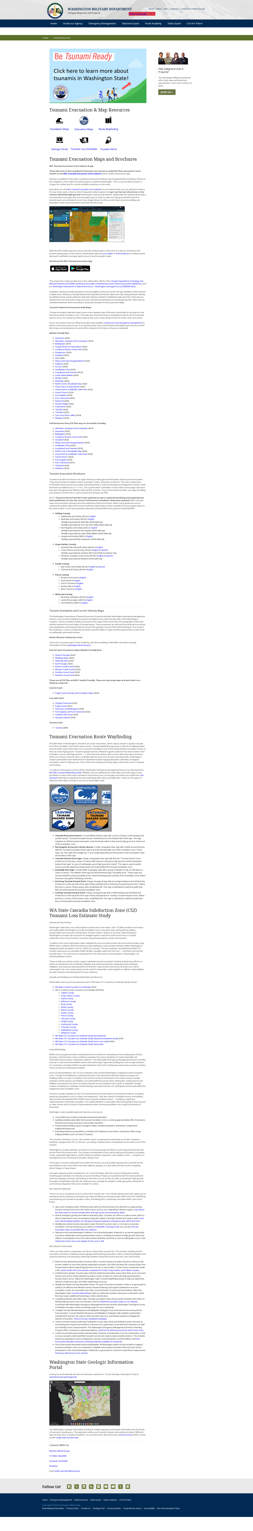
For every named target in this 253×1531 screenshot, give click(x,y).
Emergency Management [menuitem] (102, 23)
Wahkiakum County (69, 1030)
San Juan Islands (62, 717)
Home (45, 37)
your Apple (108, 253)
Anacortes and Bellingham (67, 708)
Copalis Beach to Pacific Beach (68, 346)
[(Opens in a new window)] (97, 75)
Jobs (166, 8)
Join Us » (167, 92)
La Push (59, 366)
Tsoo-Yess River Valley (65, 415)
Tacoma (59, 727)
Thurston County (68, 1027)
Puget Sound (61, 706)
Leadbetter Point (62, 369)
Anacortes (60, 338)
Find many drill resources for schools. (71, 1353)
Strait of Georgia (62, 655)
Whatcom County (68, 1032)
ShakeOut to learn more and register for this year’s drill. (79, 1241)
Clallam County (67, 992)
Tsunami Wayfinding (80, 1293)
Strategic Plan (99, 1508)
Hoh (57, 358)
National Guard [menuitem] (130, 23)
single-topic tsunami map (67, 1437)
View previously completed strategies (90, 1318)
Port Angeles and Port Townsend (69, 711)
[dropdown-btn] (84, 23)
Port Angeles (61, 395)
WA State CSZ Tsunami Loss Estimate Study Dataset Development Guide (87, 1038)
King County (66, 1004)
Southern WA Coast (63, 714)
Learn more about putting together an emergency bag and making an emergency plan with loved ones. (99, 1219)
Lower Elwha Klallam (64, 375)
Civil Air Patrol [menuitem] (196, 23)
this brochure (127, 1434)
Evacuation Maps (84, 129)
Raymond (59, 401)
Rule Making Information (53, 1508)
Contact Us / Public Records (193, 8)
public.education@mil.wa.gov (67, 1471)
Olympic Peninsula (63, 703)
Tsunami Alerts (108, 149)
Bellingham (60, 343)
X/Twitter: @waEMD (58, 1456)
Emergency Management (61, 1499)
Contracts (174, 8)
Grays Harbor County (70, 995)
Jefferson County (68, 1001)
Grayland (59, 355)
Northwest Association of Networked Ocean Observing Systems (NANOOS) (109, 283)
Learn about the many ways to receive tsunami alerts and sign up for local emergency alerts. (99, 1211)
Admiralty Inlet (61, 660)
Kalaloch (59, 363)
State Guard (95, 1499)
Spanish (104, 550)
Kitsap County (67, 1007)
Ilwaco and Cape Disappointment (69, 361)
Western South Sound (65, 669)
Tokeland (59, 412)
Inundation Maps (59, 129)
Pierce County (67, 1015)
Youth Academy (110, 1499)
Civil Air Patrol (125, 1499)
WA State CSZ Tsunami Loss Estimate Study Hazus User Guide (82, 1041)
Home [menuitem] (53, 23)
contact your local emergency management (123, 322)
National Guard (81, 1499)
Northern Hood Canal (64, 675)
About (152, 8)
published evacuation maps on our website (118, 1301)
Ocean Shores (61, 392)
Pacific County (67, 1012)
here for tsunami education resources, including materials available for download (97, 1340)
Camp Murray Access (133, 1508)
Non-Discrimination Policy (169, 1508)
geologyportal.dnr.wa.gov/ (79, 645)
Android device (122, 253)
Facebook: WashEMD (58, 1461)
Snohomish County (69, 1024)
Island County (67, 998)
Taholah (59, 409)
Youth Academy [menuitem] (153, 23)
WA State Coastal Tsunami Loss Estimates (73, 987)
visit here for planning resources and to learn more (120, 1330)
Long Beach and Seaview (66, 372)
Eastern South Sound (64, 666)
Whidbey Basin (62, 658)
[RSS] (91, 1486)
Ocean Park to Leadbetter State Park (71, 389)
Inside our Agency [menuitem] (73, 23)
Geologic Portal (59, 149)
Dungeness (60, 352)
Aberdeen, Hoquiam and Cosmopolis (71, 341)
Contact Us (85, 1508)
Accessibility (150, 1508)
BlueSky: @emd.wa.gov (59, 1451)
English (92, 516)
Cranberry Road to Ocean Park (68, 349)
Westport (59, 418)
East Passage (61, 663)
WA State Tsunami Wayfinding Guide (65, 772)
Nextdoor (53, 1466)
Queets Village (62, 403)
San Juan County (68, 1018)
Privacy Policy (72, 1508)
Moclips (58, 378)
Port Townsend (62, 398)
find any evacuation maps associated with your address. (97, 1228)
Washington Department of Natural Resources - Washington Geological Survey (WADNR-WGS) (94, 286)
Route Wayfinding (108, 129)
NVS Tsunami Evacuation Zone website (82, 173)
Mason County (67, 1010)
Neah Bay (59, 381)
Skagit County (67, 1021)
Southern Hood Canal (65, 672)
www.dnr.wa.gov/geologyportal (63, 1377)
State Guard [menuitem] (174, 23)
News (158, 8)
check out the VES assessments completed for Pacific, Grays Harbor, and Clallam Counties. (100, 1270)
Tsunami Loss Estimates (84, 149)
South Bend (60, 406)
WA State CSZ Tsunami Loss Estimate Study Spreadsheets (80, 1035)
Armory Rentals (114, 1508)
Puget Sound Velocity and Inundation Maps (74, 693)
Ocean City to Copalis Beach (67, 386)
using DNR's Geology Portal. (107, 1226)
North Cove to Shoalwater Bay (68, 383)
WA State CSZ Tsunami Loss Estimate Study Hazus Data (79, 1044)
